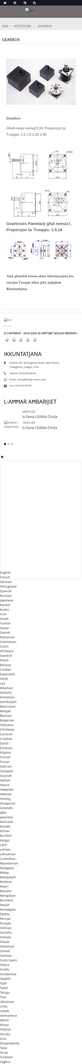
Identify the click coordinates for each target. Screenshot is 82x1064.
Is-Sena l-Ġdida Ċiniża (39, 416)
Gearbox (44, 26)
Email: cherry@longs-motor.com (28, 379)
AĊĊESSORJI (22, 26)
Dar (5, 26)
